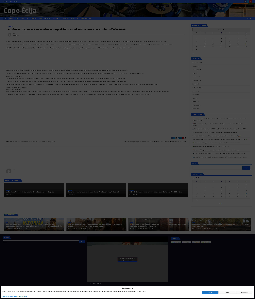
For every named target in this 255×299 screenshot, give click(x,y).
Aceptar (210, 292)
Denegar (227, 292)
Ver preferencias (244, 292)
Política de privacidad (6, 296)
